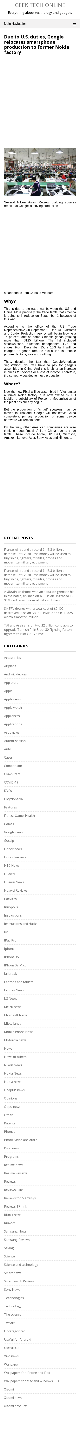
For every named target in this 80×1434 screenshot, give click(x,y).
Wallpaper (11, 1364)
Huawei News (14, 882)
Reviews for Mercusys (20, 1198)
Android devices (15, 674)
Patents (9, 1123)
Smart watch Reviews (19, 1281)
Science (9, 1256)
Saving (9, 1248)
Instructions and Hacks (20, 924)
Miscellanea (12, 1023)
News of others (15, 1057)
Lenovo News (14, 990)
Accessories (12, 658)
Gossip (9, 840)
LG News (10, 998)
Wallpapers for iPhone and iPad (27, 1373)
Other (8, 1115)
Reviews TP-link (15, 1206)
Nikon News (13, 1065)
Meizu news (12, 1007)
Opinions (10, 1098)
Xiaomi (9, 1389)
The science (12, 1314)
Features (10, 807)
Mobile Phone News (18, 1032)
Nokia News (13, 1073)
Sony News (12, 1289)
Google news (13, 832)
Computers (12, 774)
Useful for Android (17, 1339)
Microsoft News (15, 1015)
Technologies (14, 1298)
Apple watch (13, 707)
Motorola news (15, 1040)
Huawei (9, 874)
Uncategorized (14, 1331)
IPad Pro (10, 940)
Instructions (13, 915)
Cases (8, 757)
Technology (12, 1306)
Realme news (13, 1165)
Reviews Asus (13, 1190)
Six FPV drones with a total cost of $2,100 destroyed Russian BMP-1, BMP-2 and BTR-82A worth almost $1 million (38, 612)
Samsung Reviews (17, 1240)
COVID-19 (11, 782)
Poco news (12, 1148)
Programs (11, 1156)
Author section (15, 741)
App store (11, 682)
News (8, 1048)
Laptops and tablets (18, 982)
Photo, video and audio (20, 1140)
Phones (9, 1131)
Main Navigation (15, 23)
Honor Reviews (15, 857)
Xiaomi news (13, 1398)
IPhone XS (11, 957)
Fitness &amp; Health (19, 815)
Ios (6, 932)
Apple (8, 691)
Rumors (10, 1223)
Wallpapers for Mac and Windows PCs (31, 1381)
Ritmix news (12, 1215)
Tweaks (9, 1323)
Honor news (13, 849)
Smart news (12, 1273)
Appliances (12, 716)
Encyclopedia (13, 799)
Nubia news (12, 1082)
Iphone (9, 949)
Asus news (11, 732)
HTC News (11, 865)
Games (9, 824)
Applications (13, 724)
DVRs (8, 791)
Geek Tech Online (40, 5)
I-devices (10, 899)
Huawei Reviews (15, 890)
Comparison (13, 766)
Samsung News (15, 1231)
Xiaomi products (16, 1406)
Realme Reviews (15, 1173)
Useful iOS (11, 1348)
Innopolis (11, 907)
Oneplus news (14, 1090)
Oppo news (12, 1107)
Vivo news (11, 1356)
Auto (7, 749)
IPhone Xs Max (15, 965)
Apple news (12, 699)
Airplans (10, 666)
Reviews (10, 1181)
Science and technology (21, 1264)
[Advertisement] (36, 81)
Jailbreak (10, 973)
